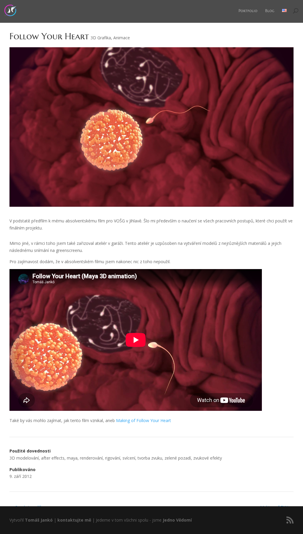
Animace (121, 37)
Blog (269, 10)
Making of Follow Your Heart (143, 420)
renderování (91, 458)
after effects (53, 458)
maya (72, 458)
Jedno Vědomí (177, 520)
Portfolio (247, 10)
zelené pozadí (178, 458)
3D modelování (24, 458)
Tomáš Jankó (39, 520)
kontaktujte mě (74, 520)
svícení (129, 458)
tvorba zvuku (150, 458)
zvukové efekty (207, 458)
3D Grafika (101, 37)
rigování (112, 458)
